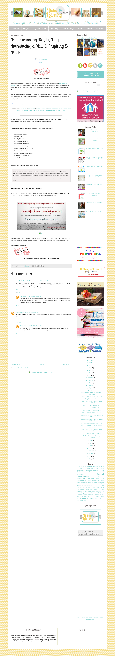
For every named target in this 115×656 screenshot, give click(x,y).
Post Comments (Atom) (24, 368)
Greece (90, 484)
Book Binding (100, 470)
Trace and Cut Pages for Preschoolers (95, 194)
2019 (90, 360)
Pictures (79, 491)
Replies (19, 293)
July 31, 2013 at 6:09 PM (35, 325)
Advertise (99, 28)
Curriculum (80, 480)
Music (91, 489)
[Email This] (36, 266)
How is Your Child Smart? (92, 408)
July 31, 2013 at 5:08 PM (31, 312)
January (91, 453)
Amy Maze (23, 296)
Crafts (102, 478)
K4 (103, 485)
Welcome (15, 28)
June (91, 440)
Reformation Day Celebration (94, 202)
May (91, 443)
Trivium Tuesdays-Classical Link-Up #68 (91, 396)
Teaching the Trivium (92, 494)
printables (90, 491)
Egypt (78, 482)
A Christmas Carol (88, 468)
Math (78, 489)
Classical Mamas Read (86, 478)
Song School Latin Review (92, 399)
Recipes (83, 493)
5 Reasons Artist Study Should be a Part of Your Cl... (92, 416)
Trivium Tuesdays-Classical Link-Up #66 (91, 412)
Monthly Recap (84, 489)
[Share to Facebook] (41, 266)
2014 (89, 373)
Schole (97, 493)
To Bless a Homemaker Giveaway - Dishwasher (92, 436)
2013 (89, 375)
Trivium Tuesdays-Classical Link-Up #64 (91, 433)
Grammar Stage (40, 28)
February (90, 450)
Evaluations (84, 482)
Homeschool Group (97, 485)
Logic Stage (54, 28)
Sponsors (84, 494)
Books (79, 472)
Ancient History (81, 470)
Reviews (88, 493)
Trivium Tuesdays (87, 498)
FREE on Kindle (92, 482)
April (90, 445)
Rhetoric (93, 493)
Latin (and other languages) (84, 487)
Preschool (84, 491)
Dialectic (85, 480)
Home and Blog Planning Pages (95, 166)
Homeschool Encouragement (84, 485)
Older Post (67, 364)
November (91, 380)
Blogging (93, 470)
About (80, 28)
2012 (89, 456)
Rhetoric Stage (68, 28)
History (95, 484)
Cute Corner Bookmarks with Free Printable (95, 139)
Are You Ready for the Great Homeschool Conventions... (92, 426)
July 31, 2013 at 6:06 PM (35, 296)
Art (87, 470)
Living (102, 487)
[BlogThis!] (38, 266)
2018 (90, 362)
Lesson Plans (95, 487)
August (91, 388)
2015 (90, 370)
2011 (89, 459)
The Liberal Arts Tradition (88, 496)
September (91, 385)
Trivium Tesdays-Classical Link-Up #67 (92, 410)
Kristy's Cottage (20, 312)
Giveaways (101, 482)
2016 (90, 368)
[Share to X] (40, 266)
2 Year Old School (81, 466)
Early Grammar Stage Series (96, 480)
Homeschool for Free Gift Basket (94, 211)
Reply (17, 289)
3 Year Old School (93, 466)
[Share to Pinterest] (43, 266)
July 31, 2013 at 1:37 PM (41, 280)
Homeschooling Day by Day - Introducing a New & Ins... (92, 393)
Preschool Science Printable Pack (94, 148)
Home (41, 364)
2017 (90, 365)
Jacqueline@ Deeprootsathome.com (25, 280)
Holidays (101, 484)
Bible (89, 470)
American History (99, 468)
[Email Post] (33, 266)
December (91, 377)
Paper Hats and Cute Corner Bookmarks (95, 130)
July (91, 390)
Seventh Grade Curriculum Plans (87, 38)
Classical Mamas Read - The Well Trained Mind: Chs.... (92, 430)
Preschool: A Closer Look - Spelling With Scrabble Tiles (95, 176)
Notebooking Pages (99, 489)
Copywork (27, 28)
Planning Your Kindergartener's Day (92, 405)
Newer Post (16, 364)
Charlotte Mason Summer (90, 472)
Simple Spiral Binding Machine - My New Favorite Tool (94, 185)
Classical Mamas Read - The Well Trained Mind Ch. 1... (92, 402)
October (91, 382)
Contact (89, 28)
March (91, 448)
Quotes (95, 491)
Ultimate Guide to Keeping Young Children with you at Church (95, 158)
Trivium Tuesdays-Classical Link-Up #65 (91, 423)
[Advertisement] (44, 380)
